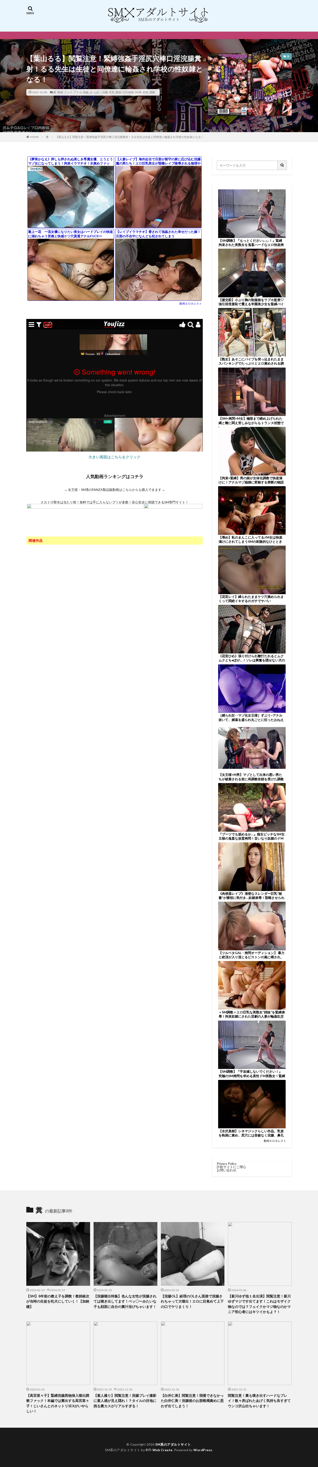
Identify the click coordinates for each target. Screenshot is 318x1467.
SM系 (138, 92)
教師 (118, 92)
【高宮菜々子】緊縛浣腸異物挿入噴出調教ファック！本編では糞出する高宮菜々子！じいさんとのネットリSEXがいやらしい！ (57, 1403)
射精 (145, 92)
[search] (282, 165)
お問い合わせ (226, 1170)
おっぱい (95, 92)
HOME (34, 137)
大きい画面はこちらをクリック (114, 457)
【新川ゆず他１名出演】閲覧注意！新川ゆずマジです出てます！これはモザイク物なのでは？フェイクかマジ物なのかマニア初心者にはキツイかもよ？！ (259, 1304)
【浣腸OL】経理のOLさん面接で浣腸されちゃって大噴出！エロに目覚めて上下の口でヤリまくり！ (192, 1301)
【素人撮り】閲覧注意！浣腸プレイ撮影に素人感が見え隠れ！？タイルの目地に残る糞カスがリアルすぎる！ (125, 1400)
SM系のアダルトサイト (173, 1444)
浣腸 (105, 92)
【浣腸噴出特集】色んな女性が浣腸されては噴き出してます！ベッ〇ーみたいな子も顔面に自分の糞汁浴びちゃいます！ (125, 1301)
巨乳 (112, 92)
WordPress (202, 1450)
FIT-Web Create (159, 1450)
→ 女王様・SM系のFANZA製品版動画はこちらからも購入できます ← (114, 490)
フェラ (68, 92)
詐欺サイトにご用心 (231, 1167)
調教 (152, 92)
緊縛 (60, 92)
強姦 (86, 92)
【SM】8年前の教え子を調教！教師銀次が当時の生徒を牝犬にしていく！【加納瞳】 (57, 1301)
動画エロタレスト (190, 303)
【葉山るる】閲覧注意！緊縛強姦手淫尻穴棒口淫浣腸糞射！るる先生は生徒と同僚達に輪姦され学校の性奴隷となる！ (130, 137)
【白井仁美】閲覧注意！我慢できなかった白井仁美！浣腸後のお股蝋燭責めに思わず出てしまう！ (192, 1400)
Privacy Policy (227, 1164)
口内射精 (128, 92)
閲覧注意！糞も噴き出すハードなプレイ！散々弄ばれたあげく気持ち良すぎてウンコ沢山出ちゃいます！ (259, 1400)
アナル (78, 92)
